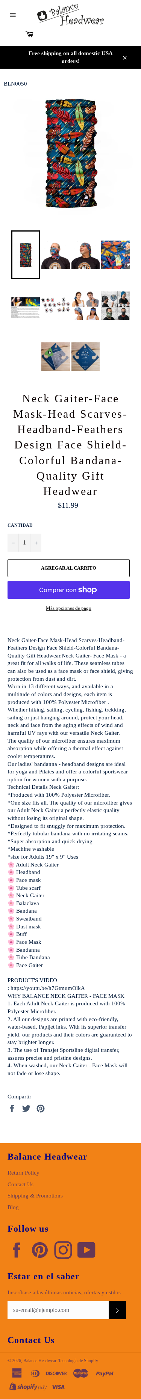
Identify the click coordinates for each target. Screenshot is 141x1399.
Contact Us (20, 1184)
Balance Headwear (39, 1360)
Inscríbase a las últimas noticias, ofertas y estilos (64, 1292)
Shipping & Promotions (35, 1196)
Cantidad (20, 525)
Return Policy (23, 1173)
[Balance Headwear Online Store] (70, 15)
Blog (13, 1207)
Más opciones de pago (68, 608)
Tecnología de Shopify (78, 1360)
